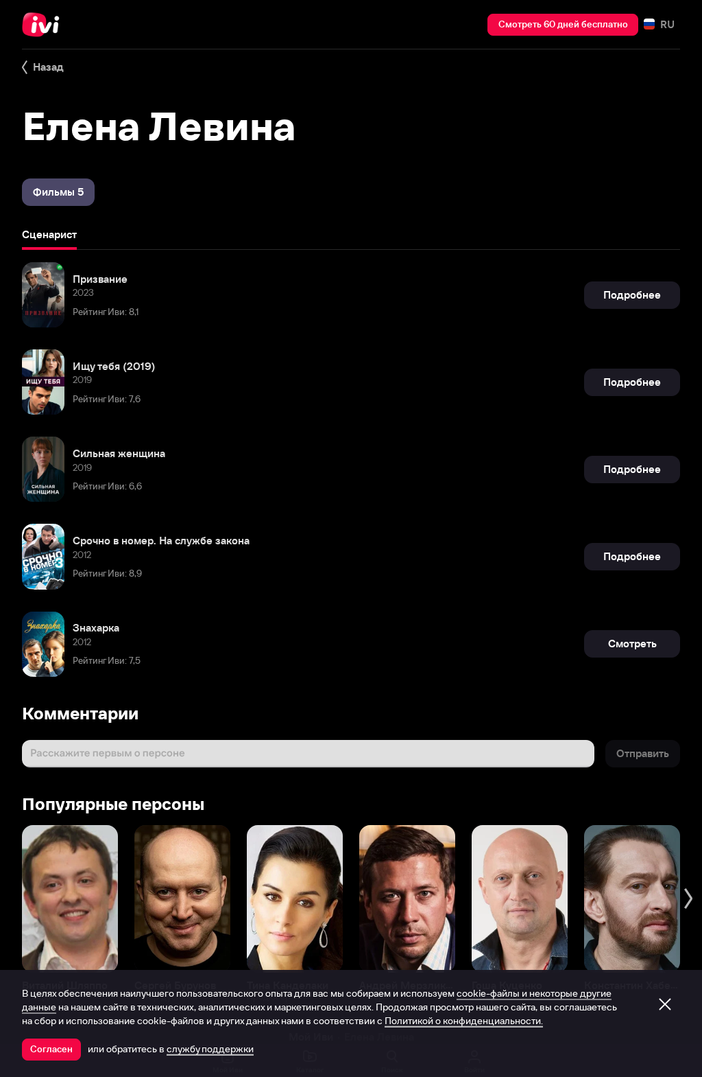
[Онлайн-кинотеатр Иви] (44, 24)
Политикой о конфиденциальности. (464, 1020)
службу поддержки (210, 1048)
